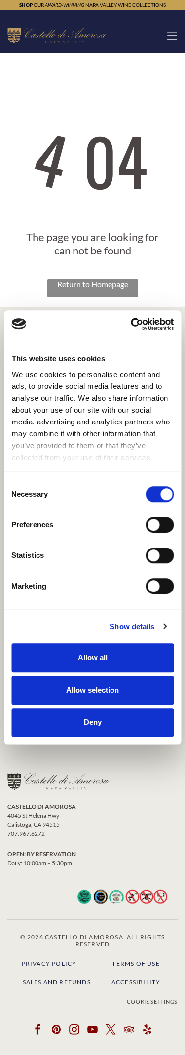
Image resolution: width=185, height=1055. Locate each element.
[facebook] (38, 1031)
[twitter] (111, 1031)
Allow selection (92, 690)
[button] (172, 36)
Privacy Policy (49, 963)
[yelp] (147, 1031)
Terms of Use (135, 963)
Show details (132, 626)
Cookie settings (152, 1001)
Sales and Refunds (57, 982)
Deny (93, 722)
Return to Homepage (92, 284)
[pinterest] (56, 1031)
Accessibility (136, 982)
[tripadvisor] (129, 1031)
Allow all (93, 657)
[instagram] (74, 1031)
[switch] (160, 525)
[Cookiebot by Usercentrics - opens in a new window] (132, 324)
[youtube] (93, 1031)
